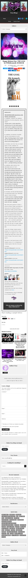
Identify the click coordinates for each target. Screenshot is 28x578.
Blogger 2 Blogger (9, 518)
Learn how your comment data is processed (14, 433)
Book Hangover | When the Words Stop (20, 360)
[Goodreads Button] (24, 18)
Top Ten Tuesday (15, 535)
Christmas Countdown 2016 (7, 525)
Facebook (11, 68)
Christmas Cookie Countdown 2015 (9, 523)
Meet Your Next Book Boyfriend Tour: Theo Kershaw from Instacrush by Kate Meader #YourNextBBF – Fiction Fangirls (14, 488)
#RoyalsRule (18, 514)
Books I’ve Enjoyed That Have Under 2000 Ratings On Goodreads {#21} (7, 361)
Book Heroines (20, 519)
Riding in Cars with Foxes (12, 532)
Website (5, 372)
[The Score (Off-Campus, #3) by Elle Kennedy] (14, 279)
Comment (4, 392)
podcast (13, 530)
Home (9, 21)
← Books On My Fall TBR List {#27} (14, 380)
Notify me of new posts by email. (11, 426)
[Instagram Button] (22, 18)
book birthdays (5, 519)
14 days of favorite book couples (8, 516)
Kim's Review (23, 526)
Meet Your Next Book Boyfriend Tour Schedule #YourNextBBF (14, 490)
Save (16, 68)
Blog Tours (16, 518)
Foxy (5, 65)
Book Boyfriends (13, 519)
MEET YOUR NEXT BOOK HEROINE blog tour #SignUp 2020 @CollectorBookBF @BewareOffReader (20, 345)
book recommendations (6, 521)
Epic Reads (17, 525)
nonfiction (7, 530)
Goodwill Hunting (10, 526)
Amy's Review (16, 328)
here (13, 290)
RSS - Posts (4, 553)
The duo (11, 533)
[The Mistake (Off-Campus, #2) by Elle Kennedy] (10, 279)
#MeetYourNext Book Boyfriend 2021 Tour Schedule (14, 479)
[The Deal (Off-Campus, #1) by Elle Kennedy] (6, 279)
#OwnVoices (12, 514)
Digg (10, 70)
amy (13, 328)
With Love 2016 (23, 535)
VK (24, 68)
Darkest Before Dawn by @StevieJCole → (14, 378)
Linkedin (14, 70)
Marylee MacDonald (6, 497)
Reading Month (19, 530)
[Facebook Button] (20, 18)
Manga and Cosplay (20, 528)
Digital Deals (17, 21)
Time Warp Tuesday (18, 533)
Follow (4, 449)
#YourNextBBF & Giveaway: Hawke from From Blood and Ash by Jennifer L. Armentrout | (13, 482)
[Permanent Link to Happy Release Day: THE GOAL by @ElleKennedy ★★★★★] (14, 46)
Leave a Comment (20, 65)
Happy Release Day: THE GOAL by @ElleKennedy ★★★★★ (14, 62)
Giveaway (3, 526)
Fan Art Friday (23, 525)
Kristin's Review (5, 528)
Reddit (20, 68)
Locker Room (12, 528)
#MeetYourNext (5, 514)
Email (3, 413)
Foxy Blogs (14, 13)
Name (3, 408)
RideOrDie (4, 532)
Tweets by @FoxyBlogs (7, 458)
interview (17, 526)
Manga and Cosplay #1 (8, 343)
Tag (8, 533)
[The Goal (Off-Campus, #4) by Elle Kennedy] (18, 279)
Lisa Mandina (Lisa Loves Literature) (10, 477)
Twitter (5, 68)
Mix (18, 70)
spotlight (4, 533)
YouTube (3, 537)
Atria (3, 518)
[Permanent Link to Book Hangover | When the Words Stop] (20, 353)
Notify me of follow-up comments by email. (13, 424)
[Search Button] (26, 18)
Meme (3, 530)
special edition (21, 532)
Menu (4, 18)
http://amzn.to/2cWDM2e (11, 271)
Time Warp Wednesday (6, 535)
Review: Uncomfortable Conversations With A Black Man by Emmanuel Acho (14, 494)
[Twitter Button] (19, 18)
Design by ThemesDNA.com (14, 576)
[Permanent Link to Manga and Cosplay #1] (8, 337)
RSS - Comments (5, 555)
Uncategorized (14, 66)
